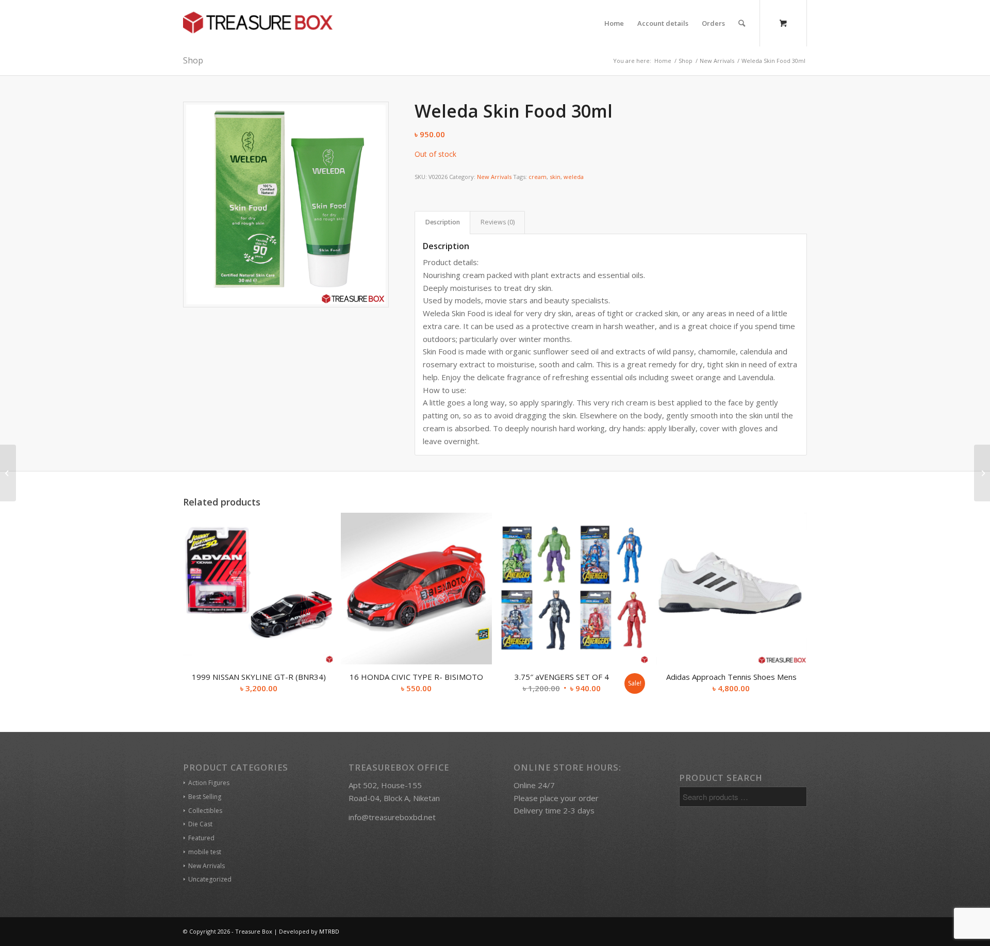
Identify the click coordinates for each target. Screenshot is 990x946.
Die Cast (200, 824)
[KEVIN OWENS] (8, 473)
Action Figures (208, 782)
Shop (193, 60)
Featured (201, 838)
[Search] (742, 23)
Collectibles (205, 810)
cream (538, 177)
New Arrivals (494, 177)
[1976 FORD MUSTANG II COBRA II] (982, 473)
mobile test (204, 851)
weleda (574, 177)
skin (555, 177)
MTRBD (329, 931)
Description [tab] (442, 222)
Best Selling (204, 796)
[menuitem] (614, 23)
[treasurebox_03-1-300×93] (258, 23)
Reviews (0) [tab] (498, 222)
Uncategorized (210, 879)
